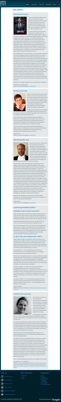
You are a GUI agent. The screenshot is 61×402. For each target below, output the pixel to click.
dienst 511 (22, 364)
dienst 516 (33, 364)
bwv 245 (41, 363)
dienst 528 (33, 86)
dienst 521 (43, 364)
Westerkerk (24, 375)
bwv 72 (18, 364)
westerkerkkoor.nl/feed (10, 391)
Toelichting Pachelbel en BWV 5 (25, 207)
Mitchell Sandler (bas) (21, 140)
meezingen (48, 4)
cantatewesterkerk (9, 376)
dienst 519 (38, 364)
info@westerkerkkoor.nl (10, 394)
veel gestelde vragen (46, 384)
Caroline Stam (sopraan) (22, 294)
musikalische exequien (34, 365)
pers (23, 377)
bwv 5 (29, 86)
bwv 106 (29, 363)
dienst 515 (27, 364)
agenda (27, 4)
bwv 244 (37, 363)
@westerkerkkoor (9, 383)
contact (54, 4)
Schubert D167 (43, 365)
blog (42, 375)
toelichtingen (21, 287)
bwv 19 (33, 363)
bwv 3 (45, 363)
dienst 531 (26, 365)
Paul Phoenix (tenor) (21, 14)
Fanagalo (58, 399)
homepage (43, 380)
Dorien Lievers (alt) (20, 91)
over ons (41, 4)
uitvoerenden (21, 86)
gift (59, 4)
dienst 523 (16, 365)
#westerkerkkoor (8, 380)
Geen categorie (44, 378)
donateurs (34, 4)
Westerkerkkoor (3, 1)
